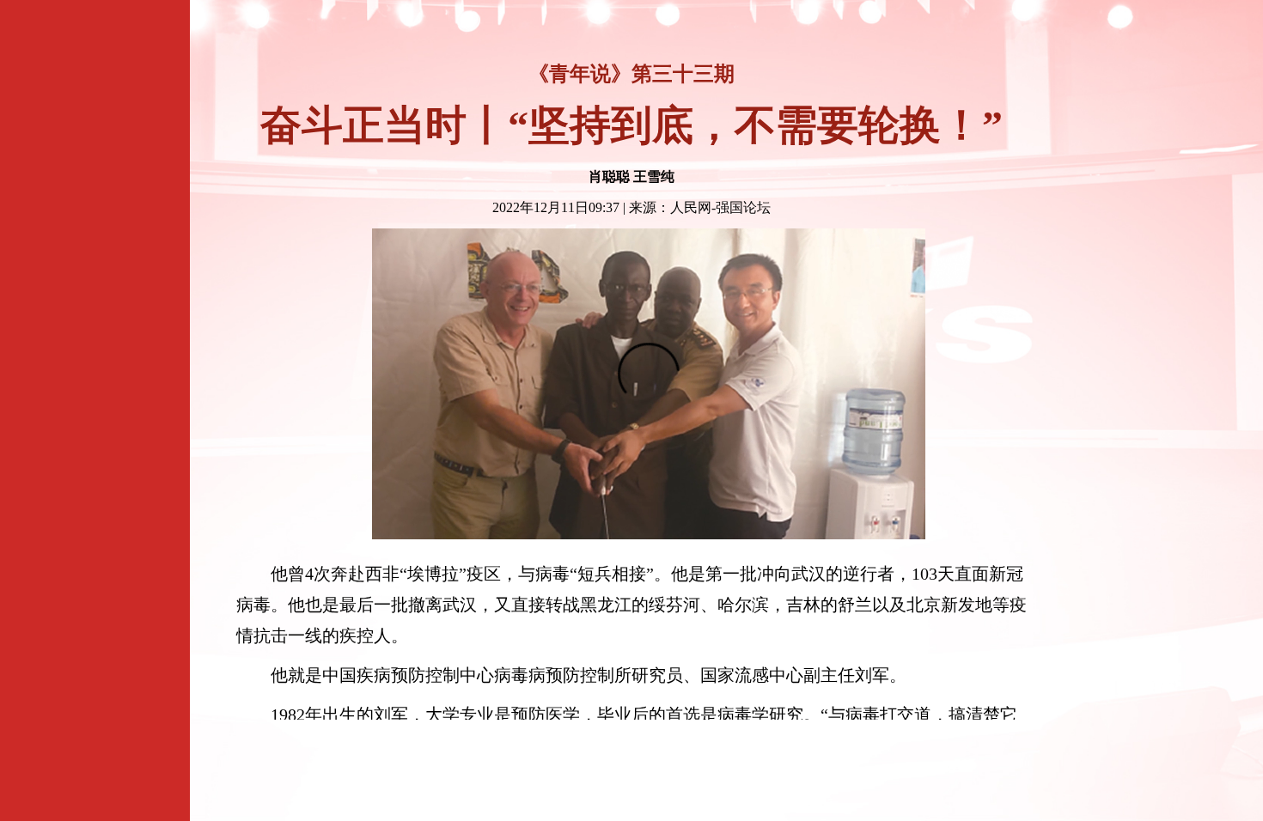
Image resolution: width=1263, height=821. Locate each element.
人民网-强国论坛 (720, 207)
